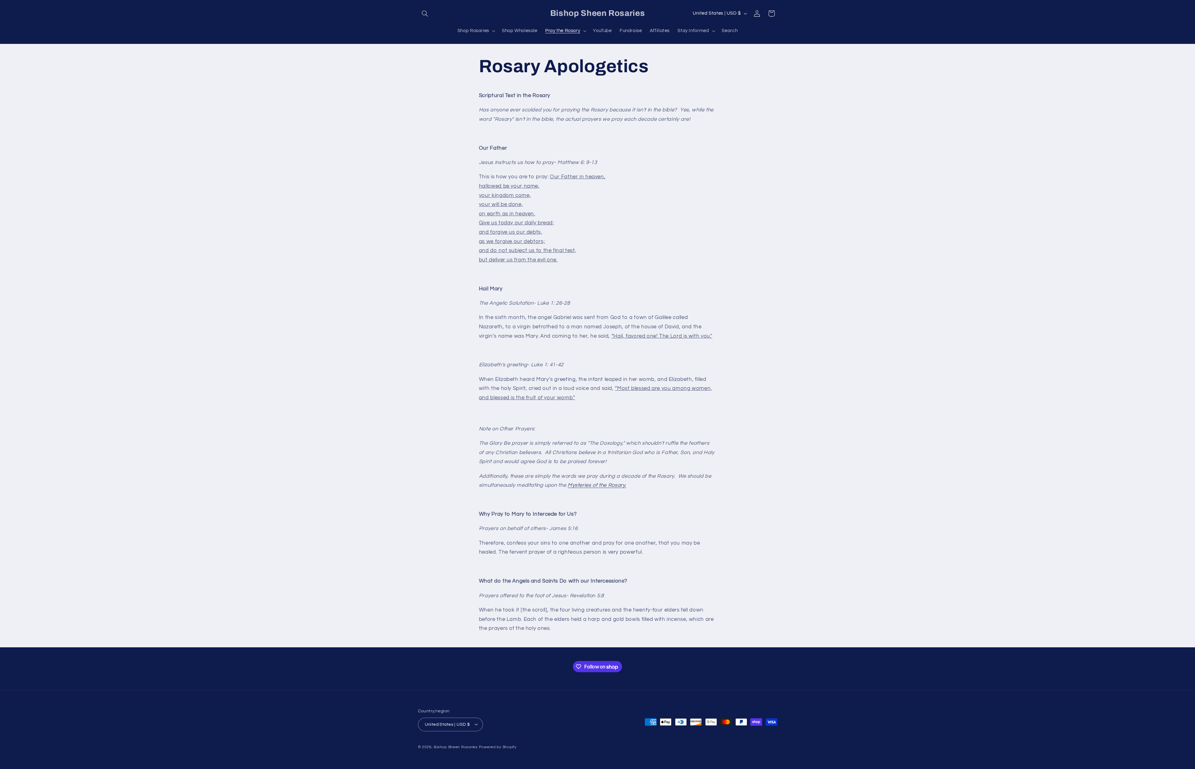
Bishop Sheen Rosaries (455, 746)
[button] (425, 13)
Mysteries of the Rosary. (597, 485)
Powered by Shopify (498, 746)
